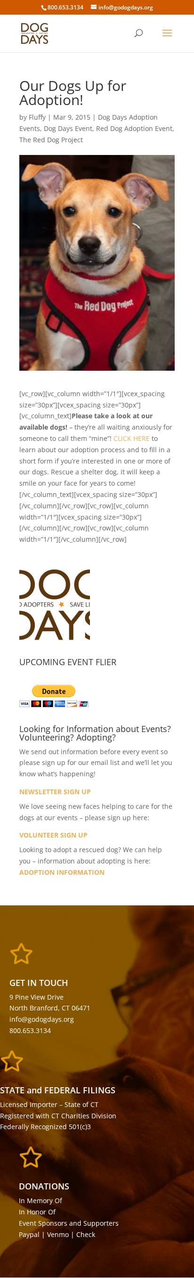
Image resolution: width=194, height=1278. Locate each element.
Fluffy (37, 117)
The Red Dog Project (51, 139)
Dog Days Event (68, 128)
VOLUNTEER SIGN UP (53, 834)
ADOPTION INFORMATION (62, 872)
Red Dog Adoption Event (134, 128)
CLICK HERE (131, 438)
